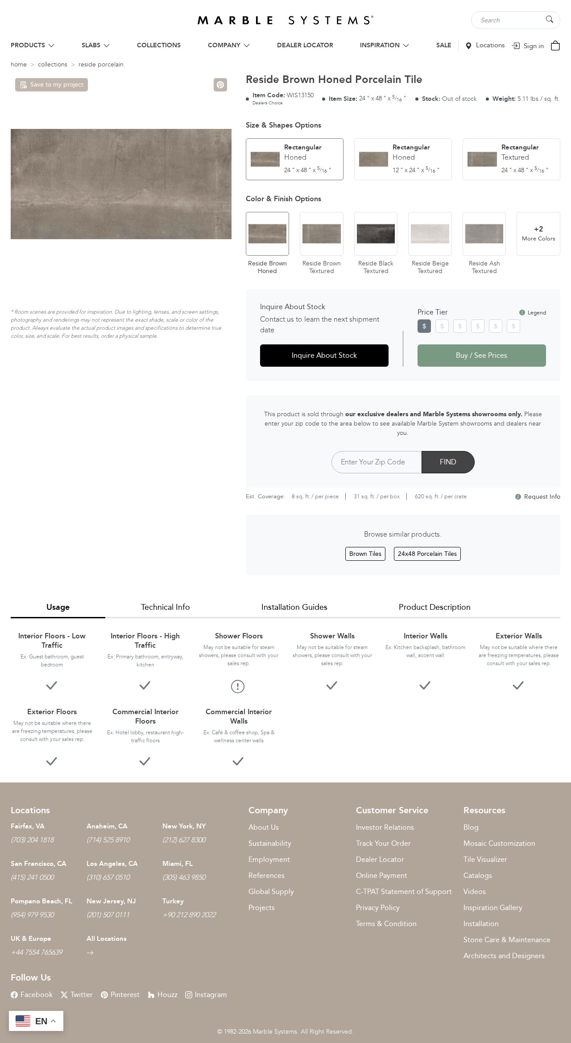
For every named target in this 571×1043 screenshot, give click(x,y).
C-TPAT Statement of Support (404, 891)
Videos (474, 891)
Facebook (37, 994)
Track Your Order (383, 843)
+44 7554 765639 (36, 952)
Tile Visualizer (485, 859)
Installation (481, 923)
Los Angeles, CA (112, 864)
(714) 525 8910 (108, 840)
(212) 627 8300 (183, 840)
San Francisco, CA (38, 864)
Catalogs (477, 875)
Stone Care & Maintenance (506, 939)
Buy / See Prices (481, 355)
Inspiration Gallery (492, 907)
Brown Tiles (365, 554)
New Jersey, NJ (111, 901)
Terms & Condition (386, 923)
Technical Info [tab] (165, 607)
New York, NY (184, 826)
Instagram (211, 994)
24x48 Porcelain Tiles (427, 554)
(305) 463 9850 (183, 877)
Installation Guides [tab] (294, 607)
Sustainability (269, 843)
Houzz (167, 994)
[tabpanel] (285, 693)
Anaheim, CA (107, 826)
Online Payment (381, 875)
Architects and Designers (504, 956)
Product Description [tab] (435, 607)
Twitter (81, 994)
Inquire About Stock (324, 355)
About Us (263, 827)
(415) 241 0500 (32, 877)
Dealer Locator (380, 859)
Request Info (541, 497)
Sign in (533, 46)
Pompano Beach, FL (41, 901)
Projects (261, 907)
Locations (489, 45)
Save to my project (56, 84)
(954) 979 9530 (32, 915)
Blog (471, 827)
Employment (269, 859)
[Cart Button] (555, 45)
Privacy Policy (378, 907)
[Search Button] (549, 19)
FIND (448, 462)
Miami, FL (177, 864)
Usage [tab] (58, 607)
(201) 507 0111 (108, 915)
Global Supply (271, 891)
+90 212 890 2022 (188, 915)
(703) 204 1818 (32, 840)
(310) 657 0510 (108, 877)
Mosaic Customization (499, 843)
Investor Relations (385, 827)
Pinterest (125, 994)
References (266, 875)
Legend (536, 313)
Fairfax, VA (28, 826)
